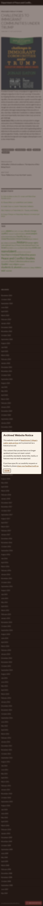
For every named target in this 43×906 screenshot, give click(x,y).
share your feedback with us (27, 466)
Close (7, 471)
